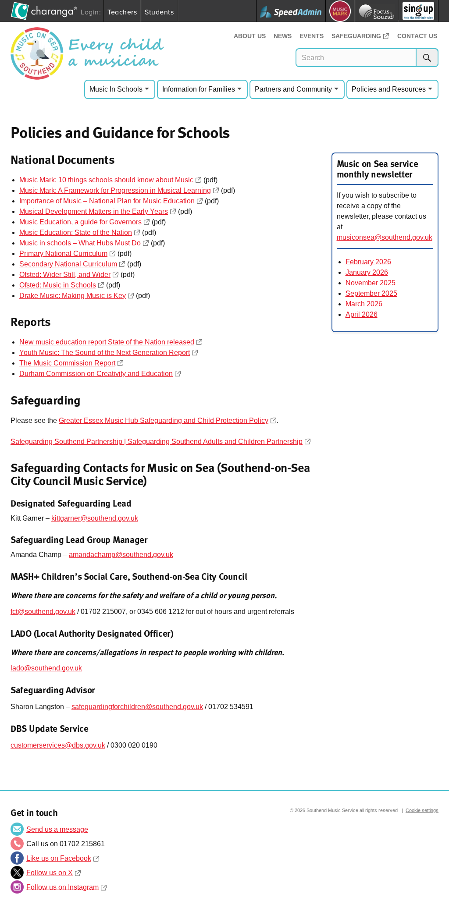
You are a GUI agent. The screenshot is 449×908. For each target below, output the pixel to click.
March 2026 (364, 304)
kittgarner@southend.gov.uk (94, 518)
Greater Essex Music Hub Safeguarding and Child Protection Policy (163, 420)
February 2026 (368, 262)
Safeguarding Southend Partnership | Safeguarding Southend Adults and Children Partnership (157, 441)
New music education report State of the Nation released (106, 342)
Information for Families (198, 89)
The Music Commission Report (67, 363)
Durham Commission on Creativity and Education (96, 373)
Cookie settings (422, 810)
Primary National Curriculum (63, 253)
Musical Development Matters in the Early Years (93, 211)
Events (311, 35)
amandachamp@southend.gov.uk (121, 554)
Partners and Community (293, 89)
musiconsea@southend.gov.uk (384, 237)
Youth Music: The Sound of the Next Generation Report (104, 352)
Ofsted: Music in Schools (57, 285)
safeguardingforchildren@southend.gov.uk (137, 706)
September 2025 (371, 293)
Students (159, 12)
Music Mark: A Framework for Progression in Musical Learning (115, 190)
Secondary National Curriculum (68, 264)
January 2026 (367, 272)
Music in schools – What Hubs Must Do (80, 243)
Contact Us (417, 35)
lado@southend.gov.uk (46, 668)
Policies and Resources (389, 89)
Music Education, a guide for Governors (80, 222)
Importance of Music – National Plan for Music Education (107, 201)
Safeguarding (356, 35)
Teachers (122, 12)
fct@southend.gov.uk (43, 611)
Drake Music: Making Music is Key (72, 295)
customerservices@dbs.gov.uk (58, 745)
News (283, 35)
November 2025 (371, 283)
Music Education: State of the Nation (75, 232)
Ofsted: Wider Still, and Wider (64, 274)
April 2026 (362, 314)
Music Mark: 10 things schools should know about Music (106, 180)
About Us (250, 35)
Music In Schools (116, 89)
